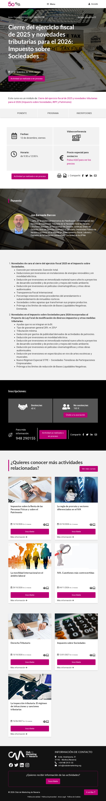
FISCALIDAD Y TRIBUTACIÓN (33, 17)
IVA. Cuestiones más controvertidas (75, 573)
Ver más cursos (89, 469)
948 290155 (25, 438)
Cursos (17, 17)
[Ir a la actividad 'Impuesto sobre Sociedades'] (76, 626)
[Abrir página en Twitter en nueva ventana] (16, 766)
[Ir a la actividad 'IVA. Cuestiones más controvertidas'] (76, 556)
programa (53, 113)
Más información (18, 668)
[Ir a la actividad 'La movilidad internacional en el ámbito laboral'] (29, 556)
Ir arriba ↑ (91, 792)
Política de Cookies (74, 797)
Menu (52, 4)
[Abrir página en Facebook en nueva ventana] (11, 766)
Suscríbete (53, 781)
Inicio (10, 17)
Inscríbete (29, 662)
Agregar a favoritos (86, 17)
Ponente (22, 113)
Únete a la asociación (75, 415)
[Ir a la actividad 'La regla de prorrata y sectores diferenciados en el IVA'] (76, 490)
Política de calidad (34, 797)
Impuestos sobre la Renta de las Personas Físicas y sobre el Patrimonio (27, 509)
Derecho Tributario (20, 643)
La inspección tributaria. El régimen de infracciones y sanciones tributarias (29, 706)
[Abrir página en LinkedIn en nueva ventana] (22, 766)
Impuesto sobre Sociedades (71, 643)
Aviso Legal (62, 797)
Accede (94, 4)
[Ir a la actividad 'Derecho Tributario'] (29, 626)
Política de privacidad (49, 797)
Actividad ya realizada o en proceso (27, 79)
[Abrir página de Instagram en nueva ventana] (27, 766)
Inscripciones (84, 113)
